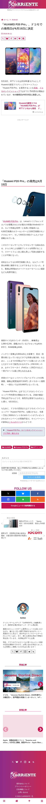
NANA (23, 618)
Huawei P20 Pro (22, 447)
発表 (36, 88)
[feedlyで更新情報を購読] (23, 499)
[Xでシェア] (3, 38)
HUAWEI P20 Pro (10, 221)
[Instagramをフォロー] (8, 499)
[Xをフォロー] (8, 493)
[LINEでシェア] (19, 38)
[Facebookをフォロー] (38, 493)
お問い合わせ (23, 792)
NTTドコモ (37, 447)
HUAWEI (7, 447)
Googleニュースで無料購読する (23, 506)
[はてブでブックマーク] (15, 38)
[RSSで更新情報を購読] (38, 499)
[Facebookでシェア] (11, 38)
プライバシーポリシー (23, 786)
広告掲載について (23, 789)
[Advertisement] (23, 145)
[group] (23, 684)
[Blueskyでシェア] (7, 38)
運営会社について (23, 784)
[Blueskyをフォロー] (23, 493)
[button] (23, 38)
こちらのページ (15, 422)
